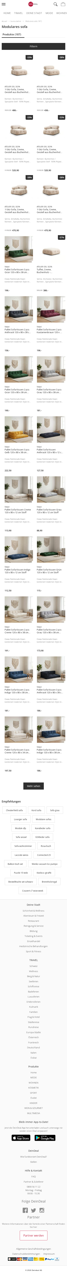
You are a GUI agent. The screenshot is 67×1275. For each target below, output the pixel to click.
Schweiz (33, 966)
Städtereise (33, 1022)
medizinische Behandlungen (33, 946)
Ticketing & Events (33, 936)
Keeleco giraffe (44, 873)
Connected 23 (44, 855)
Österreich (33, 1037)
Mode (49, 13)
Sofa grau (54, 810)
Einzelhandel (33, 941)
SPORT (33, 1092)
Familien (33, 1011)
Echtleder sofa (42, 837)
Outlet (33, 1097)
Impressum (49, 1253)
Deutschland (33, 1047)
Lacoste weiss (21, 855)
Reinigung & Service (33, 925)
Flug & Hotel (33, 1016)
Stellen (33, 1161)
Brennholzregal (49, 881)
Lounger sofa (20, 819)
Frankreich (33, 1042)
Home (7, 13)
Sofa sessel (21, 837)
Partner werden (33, 1235)
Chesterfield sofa (14, 810)
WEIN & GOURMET (33, 1108)
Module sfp (20, 828)
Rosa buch (46, 846)
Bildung (33, 931)
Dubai (34, 1057)
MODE (33, 1077)
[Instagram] (41, 1211)
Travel (18, 13)
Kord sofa (36, 810)
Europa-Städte (33, 1032)
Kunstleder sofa (42, 828)
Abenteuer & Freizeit (33, 915)
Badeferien (33, 991)
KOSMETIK (33, 1087)
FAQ (33, 1176)
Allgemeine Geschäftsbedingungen (33, 1248)
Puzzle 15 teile (21, 873)
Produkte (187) (12, 34)
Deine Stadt (34, 13)
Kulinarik (33, 1006)
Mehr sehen (33, 786)
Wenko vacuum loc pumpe (45, 864)
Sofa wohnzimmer (23, 846)
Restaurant (33, 920)
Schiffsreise (33, 986)
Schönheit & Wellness (33, 910)
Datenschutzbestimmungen (26, 1253)
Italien (34, 1052)
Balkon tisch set (15, 864)
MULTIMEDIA (33, 1113)
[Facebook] (25, 1211)
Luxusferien (34, 996)
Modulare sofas (43, 819)
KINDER (33, 1103)
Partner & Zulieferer (33, 1181)
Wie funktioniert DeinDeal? (33, 1156)
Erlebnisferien (34, 1001)
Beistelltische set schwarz (20, 881)
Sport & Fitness (33, 951)
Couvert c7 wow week (32, 890)
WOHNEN (33, 1082)
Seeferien (33, 981)
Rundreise (33, 1027)
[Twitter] (33, 1211)
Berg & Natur (33, 976)
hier (35, 1226)
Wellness (33, 971)
